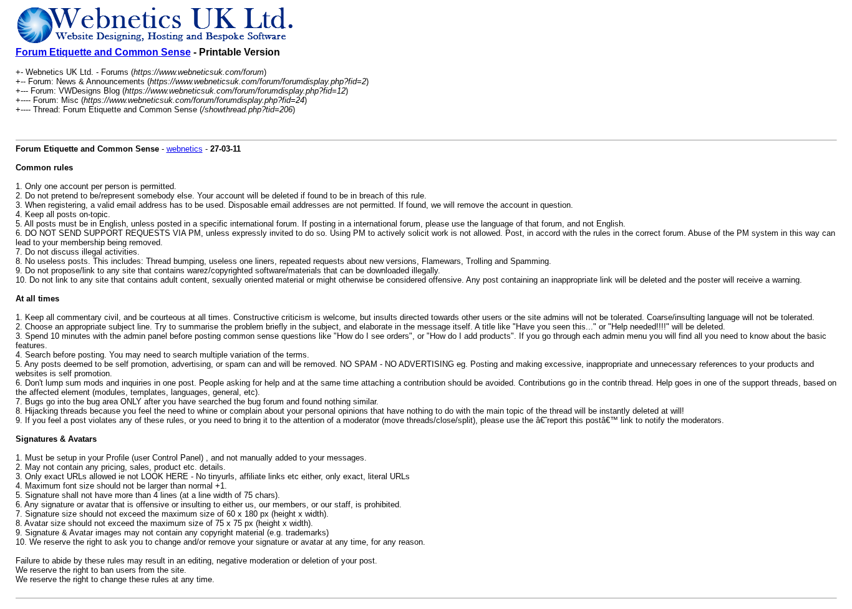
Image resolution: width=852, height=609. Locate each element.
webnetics (185, 148)
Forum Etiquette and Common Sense (103, 52)
